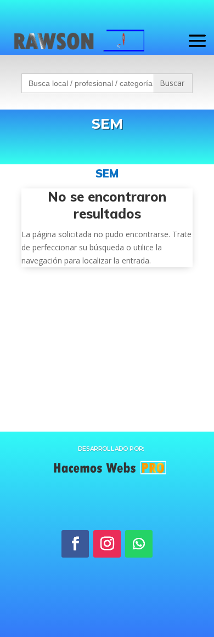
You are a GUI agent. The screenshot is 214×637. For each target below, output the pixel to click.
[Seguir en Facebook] (75, 544)
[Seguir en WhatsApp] (139, 544)
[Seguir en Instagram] (107, 544)
